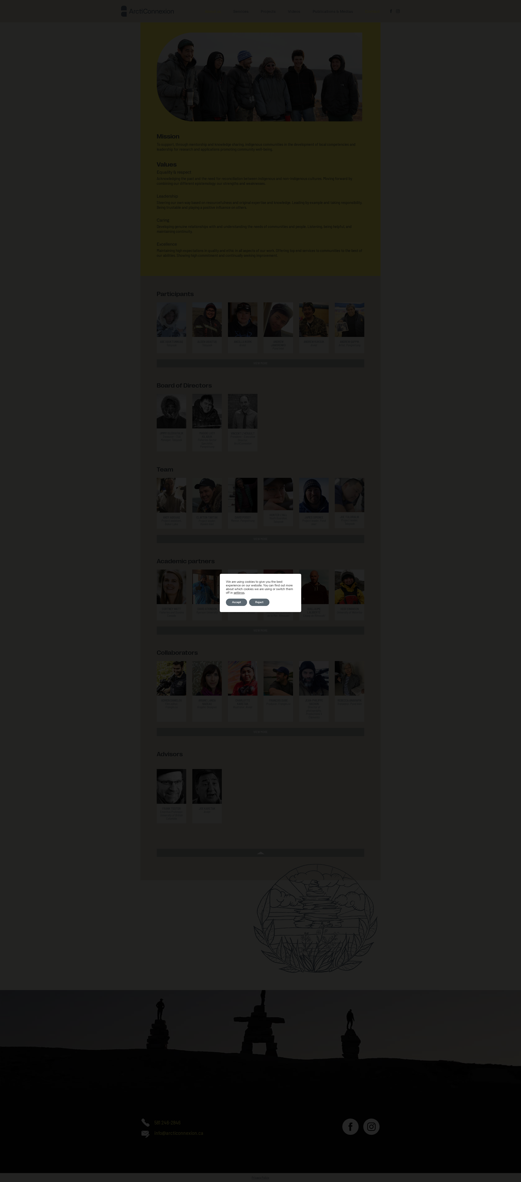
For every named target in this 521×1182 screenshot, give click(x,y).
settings (239, 593)
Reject (259, 602)
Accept (236, 602)
